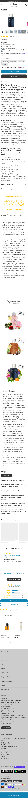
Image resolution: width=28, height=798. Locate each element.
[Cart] (25, 4)
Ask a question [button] (14, 604)
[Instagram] (4, 767)
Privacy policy (11, 776)
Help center (6, 475)
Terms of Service (11, 774)
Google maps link (6, 727)
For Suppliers (4, 778)
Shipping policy (4, 776)
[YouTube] (12, 767)
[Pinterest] (8, 767)
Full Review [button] (7, 573)
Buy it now (14, 76)
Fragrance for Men (6, 677)
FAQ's (2, 664)
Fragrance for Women (7, 681)
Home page (4, 672)
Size (5, 58)
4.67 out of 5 (18, 585)
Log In (3, 656)
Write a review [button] (14, 601)
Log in (3, 781)
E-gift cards (4, 651)
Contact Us (4, 660)
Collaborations (4, 774)
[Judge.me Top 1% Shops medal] (21, 203)
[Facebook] (6, 767)
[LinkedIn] (10, 767)
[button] (5, 36)
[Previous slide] (1, 565)
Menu (2, 5)
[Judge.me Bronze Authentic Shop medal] (14, 203)
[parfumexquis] (14, 5)
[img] (7, 553)
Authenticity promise (19, 776)
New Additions (5, 689)
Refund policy (18, 774)
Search (3, 668)
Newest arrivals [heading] (8, 615)
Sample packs (5, 685)
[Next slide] (27, 565)
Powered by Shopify (5, 788)
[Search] (21, 5)
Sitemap (9, 778)
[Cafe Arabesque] (7, 625)
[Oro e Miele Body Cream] (21, 625)
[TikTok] (2, 767)
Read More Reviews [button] (14, 579)
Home (2, 39)
